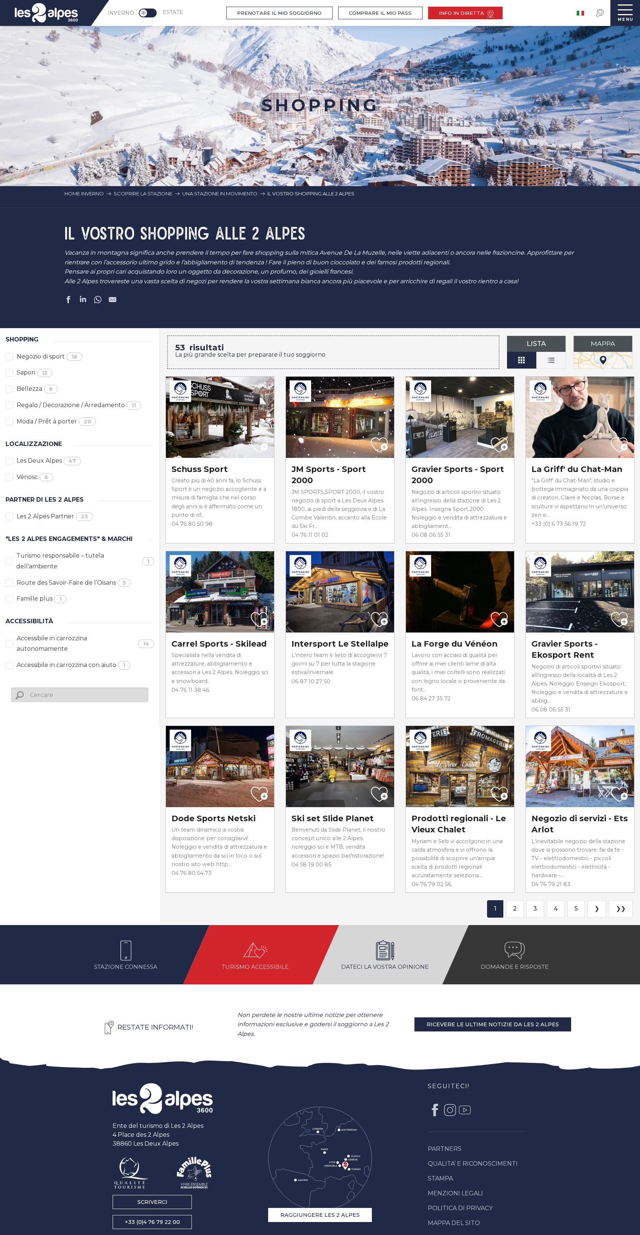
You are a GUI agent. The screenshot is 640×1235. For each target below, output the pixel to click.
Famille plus (39, 598)
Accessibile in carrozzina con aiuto (71, 664)
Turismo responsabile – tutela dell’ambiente (82, 561)
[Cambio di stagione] (150, 13)
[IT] (581, 13)
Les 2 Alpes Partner (52, 516)
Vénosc (32, 477)
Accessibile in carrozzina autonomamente (83, 644)
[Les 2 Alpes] (163, 1098)
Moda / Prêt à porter (54, 421)
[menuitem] (46, 13)
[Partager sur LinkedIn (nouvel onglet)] (83, 301)
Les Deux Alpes (46, 460)
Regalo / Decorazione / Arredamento (76, 405)
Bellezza (35, 388)
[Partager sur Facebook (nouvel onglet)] (68, 301)
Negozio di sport (47, 356)
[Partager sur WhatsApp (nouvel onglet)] (97, 301)
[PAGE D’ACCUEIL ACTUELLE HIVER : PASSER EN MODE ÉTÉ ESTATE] (148, 13)
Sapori (32, 372)
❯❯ (621, 908)
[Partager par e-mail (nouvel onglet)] (112, 301)
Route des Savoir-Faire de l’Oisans (71, 582)
